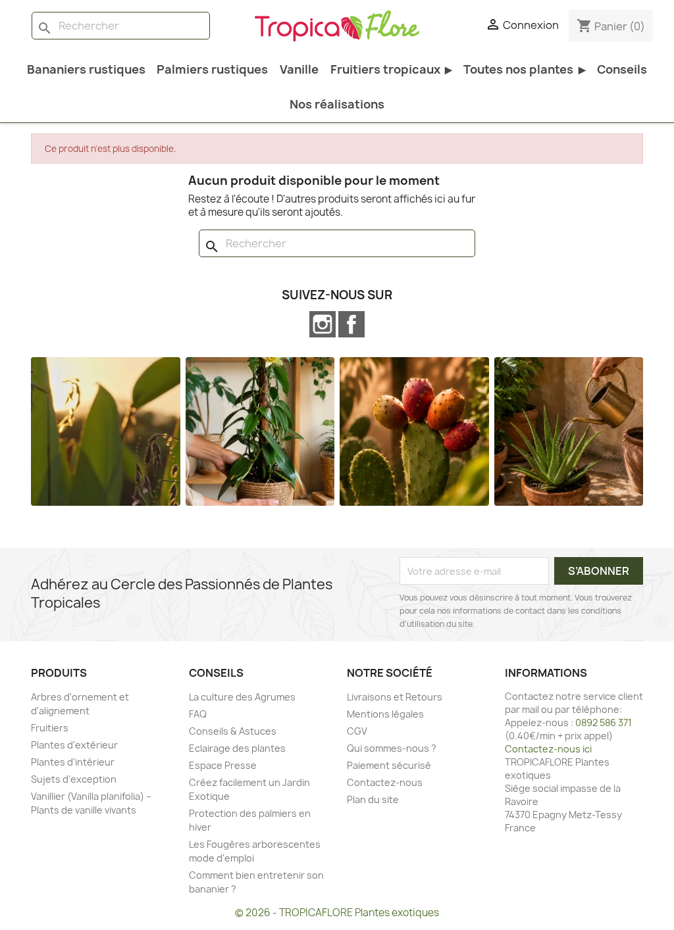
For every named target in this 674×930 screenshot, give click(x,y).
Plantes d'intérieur (73, 762)
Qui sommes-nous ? (391, 748)
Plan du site (373, 799)
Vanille (299, 69)
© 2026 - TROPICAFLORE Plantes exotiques (337, 912)
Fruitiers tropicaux (391, 69)
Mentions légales (385, 714)
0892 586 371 (603, 722)
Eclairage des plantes (237, 748)
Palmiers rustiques (212, 69)
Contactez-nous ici (548, 749)
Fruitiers (49, 728)
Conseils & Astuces (232, 731)
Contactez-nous (385, 782)
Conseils (622, 69)
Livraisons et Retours (394, 697)
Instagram (322, 324)
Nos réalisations (337, 104)
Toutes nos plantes (524, 69)
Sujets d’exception (74, 779)
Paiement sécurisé (389, 765)
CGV (357, 731)
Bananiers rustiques (86, 69)
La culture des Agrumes (242, 697)
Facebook (351, 324)
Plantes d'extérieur (74, 745)
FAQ (198, 714)
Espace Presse (223, 765)
